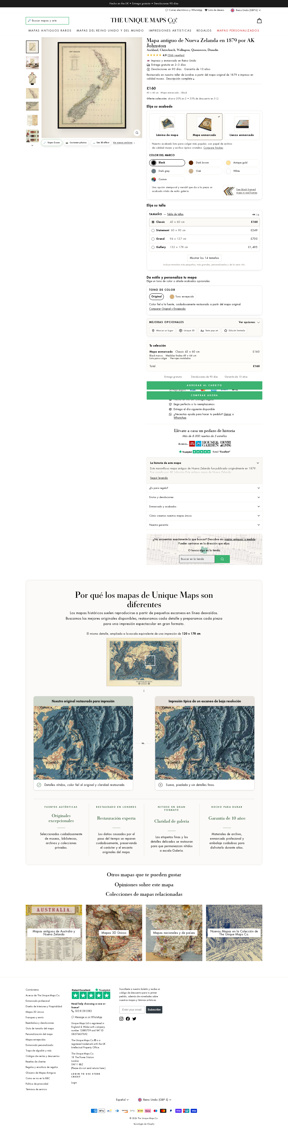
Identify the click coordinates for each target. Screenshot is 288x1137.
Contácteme (32, 990)
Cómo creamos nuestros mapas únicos (170, 515)
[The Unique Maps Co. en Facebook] (128, 1019)
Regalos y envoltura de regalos (42, 1067)
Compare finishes (213, 148)
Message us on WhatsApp (88, 1017)
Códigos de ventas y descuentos (42, 1056)
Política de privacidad (37, 1084)
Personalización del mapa (39, 1034)
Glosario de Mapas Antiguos (41, 1073)
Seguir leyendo (159, 478)
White (236, 171)
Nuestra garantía (158, 525)
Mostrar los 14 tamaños (204, 258)
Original (156, 296)
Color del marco (162, 155)
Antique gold (240, 162)
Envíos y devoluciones (161, 497)
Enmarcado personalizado (39, 1045)
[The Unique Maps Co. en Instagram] (121, 1019)
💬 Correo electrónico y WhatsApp (183, 10)
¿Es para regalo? (158, 488)
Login (74, 1083)
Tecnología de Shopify (144, 1124)
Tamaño (204, 214)
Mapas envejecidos (36, 1040)
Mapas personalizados (238, 30)
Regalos (204, 30)
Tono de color (162, 290)
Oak (198, 171)
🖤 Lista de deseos (214, 10)
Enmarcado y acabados (162, 506)
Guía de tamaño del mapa (40, 1028)
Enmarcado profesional (38, 1001)
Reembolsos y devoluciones (40, 1023)
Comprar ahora (204, 395)
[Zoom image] (137, 132)
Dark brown (202, 162)
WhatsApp (180, 417)
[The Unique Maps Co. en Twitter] (134, 1019)
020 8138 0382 (83, 1011)
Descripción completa (179, 78)
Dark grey (164, 171)
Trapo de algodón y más (39, 1051)
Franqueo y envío (35, 1017)
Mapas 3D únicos (35, 1012)
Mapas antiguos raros (50, 30)
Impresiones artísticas (170, 30)
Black (162, 162)
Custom (163, 179)
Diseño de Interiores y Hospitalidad (44, 1006)
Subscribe (154, 1009)
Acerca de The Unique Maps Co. (43, 995)
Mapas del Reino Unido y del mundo (110, 30)
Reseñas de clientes (36, 1062)
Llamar (227, 414)
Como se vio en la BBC (38, 1078)
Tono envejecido (184, 296)
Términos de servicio (36, 1089)
